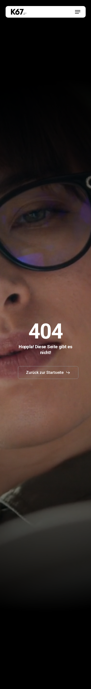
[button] (77, 11)
